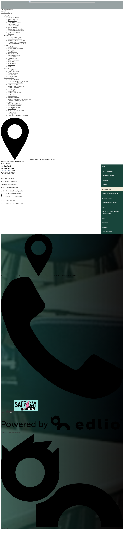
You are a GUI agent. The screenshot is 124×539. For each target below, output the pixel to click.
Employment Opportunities (16, 29)
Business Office (12, 58)
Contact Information (14, 26)
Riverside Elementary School (16, 40)
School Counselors (13, 60)
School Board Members (15, 104)
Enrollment (11, 34)
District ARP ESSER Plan (15, 83)
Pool (9, 66)
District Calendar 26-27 (14, 32)
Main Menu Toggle (6, 13)
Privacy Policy (15, 432)
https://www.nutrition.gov (8, 200)
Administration (12, 21)
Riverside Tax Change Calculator (17, 100)
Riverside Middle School (15, 39)
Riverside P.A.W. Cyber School (17, 42)
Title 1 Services (12, 50)
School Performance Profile (16, 30)
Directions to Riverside (14, 22)
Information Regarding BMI (9, 184)
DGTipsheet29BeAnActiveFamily (13, 196)
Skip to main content (7, 9)
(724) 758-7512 (9, 411)
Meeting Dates (12, 114)
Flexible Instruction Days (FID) (17, 43)
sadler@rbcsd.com (10, 172)
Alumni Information (13, 79)
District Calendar (13, 84)
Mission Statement (13, 19)
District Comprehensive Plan (16, 86)
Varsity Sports (12, 70)
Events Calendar (12, 76)
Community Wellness (14, 55)
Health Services (12, 47)
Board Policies (12, 109)
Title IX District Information (16, 110)
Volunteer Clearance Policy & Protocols (19, 99)
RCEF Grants (12, 56)
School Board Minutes (14, 107)
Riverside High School (14, 37)
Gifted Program (12, 52)
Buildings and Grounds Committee (18, 115)
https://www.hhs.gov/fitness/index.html (12, 203)
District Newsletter (13, 87)
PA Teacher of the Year (14, 92)
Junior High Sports (13, 71)
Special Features (12, 27)
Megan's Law (12, 91)
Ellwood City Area (13, 24)
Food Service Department (15, 48)
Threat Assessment (13, 97)
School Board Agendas (14, 105)
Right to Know (12, 96)
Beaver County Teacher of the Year (18, 81)
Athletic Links (12, 74)
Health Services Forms (7, 178)
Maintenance (11, 65)
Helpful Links (12, 89)
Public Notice (12, 94)
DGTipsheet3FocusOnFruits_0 (12, 193)
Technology (11, 61)
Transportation (12, 63)
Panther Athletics (13, 73)
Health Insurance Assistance (9, 181)
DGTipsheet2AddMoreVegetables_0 (13, 191)
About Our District (13, 17)
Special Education (13, 53)
